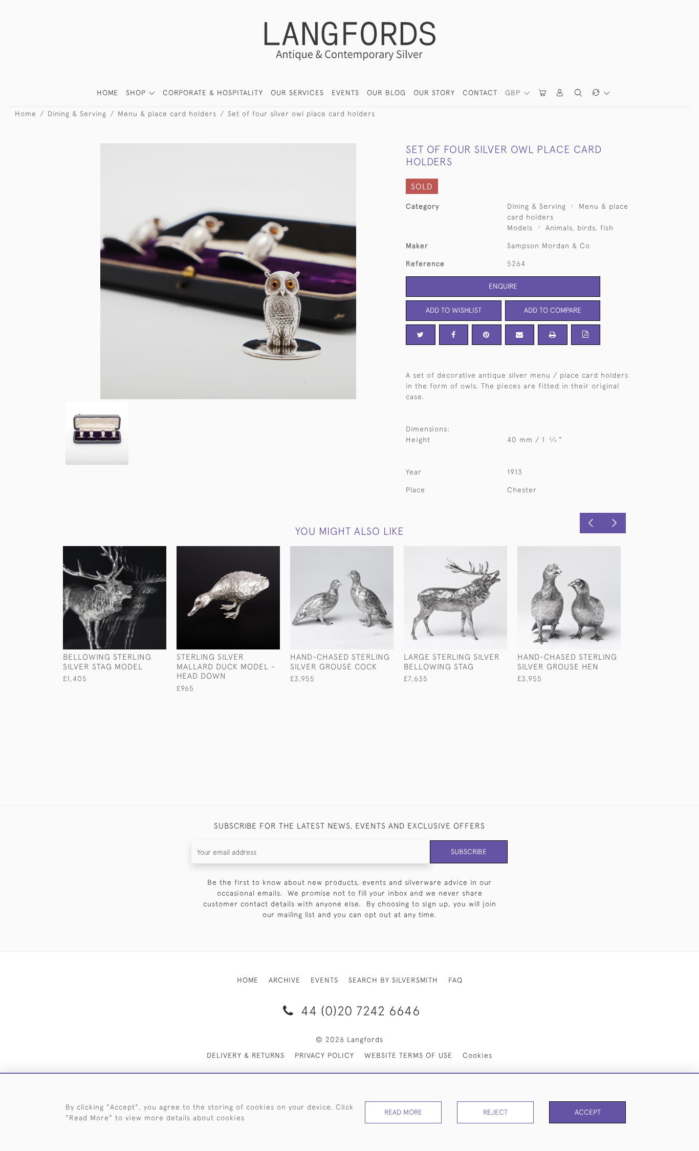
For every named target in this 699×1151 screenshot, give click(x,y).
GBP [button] (514, 93)
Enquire (503, 286)
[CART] (543, 93)
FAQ (455, 980)
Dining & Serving (77, 114)
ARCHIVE (284, 980)
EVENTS (324, 980)
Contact (480, 93)
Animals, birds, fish (579, 228)
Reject (495, 1112)
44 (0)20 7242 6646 (358, 1010)
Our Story (434, 93)
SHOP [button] (137, 93)
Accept (588, 1112)
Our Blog (386, 93)
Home (25, 114)
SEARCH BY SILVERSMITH (393, 980)
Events (345, 93)
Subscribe (469, 852)
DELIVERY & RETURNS (246, 1055)
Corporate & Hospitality (213, 93)
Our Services (297, 93)
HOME (107, 93)
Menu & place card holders (167, 114)
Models (520, 228)
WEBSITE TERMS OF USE (408, 1055)
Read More (403, 1112)
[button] (560, 93)
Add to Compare (552, 310)
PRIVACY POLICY (324, 1055)
